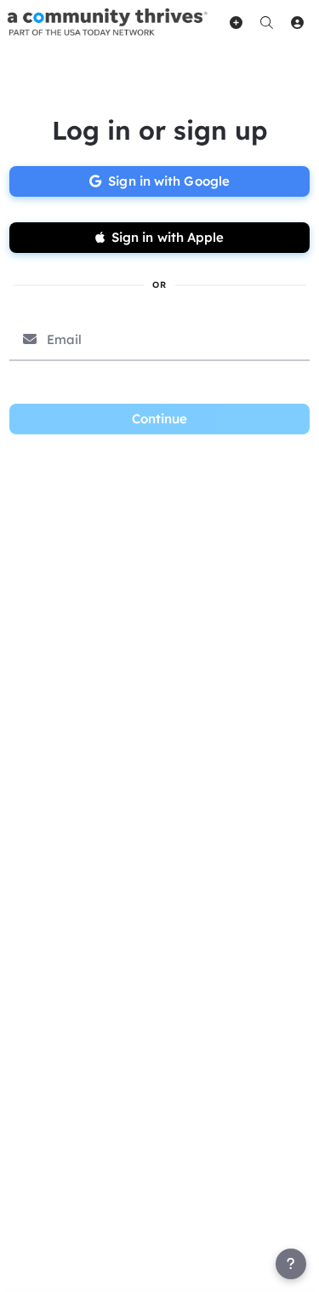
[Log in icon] (297, 22)
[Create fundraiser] (236, 22)
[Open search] (267, 22)
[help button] (291, 1264)
